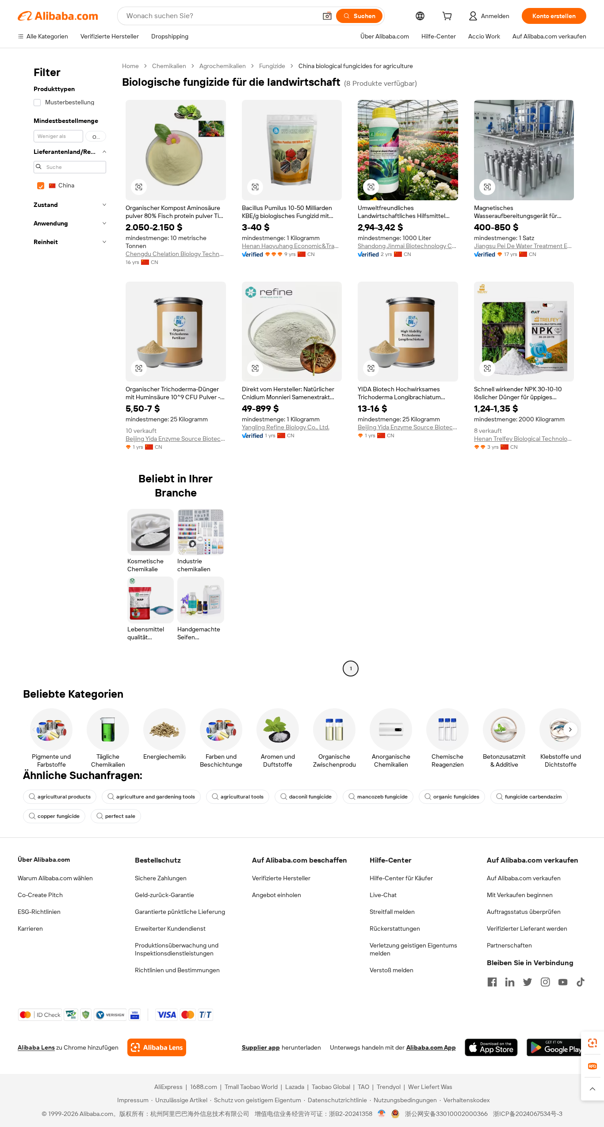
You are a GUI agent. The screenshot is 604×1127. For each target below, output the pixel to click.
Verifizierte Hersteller (281, 878)
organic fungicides (456, 797)
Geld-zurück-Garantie (164, 894)
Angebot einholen (276, 894)
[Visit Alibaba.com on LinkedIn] (510, 982)
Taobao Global (331, 1086)
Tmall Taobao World (251, 1086)
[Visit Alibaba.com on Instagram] (545, 982)
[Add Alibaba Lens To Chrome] (156, 1047)
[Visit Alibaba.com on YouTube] (563, 982)
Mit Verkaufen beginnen (520, 894)
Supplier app (261, 1047)
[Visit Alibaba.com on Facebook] (492, 982)
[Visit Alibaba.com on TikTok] (580, 982)
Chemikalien (169, 65)
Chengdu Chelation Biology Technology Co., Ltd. (176, 253)
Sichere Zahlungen (161, 878)
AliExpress (168, 1086)
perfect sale (120, 816)
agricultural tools (242, 797)
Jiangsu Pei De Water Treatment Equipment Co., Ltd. (524, 245)
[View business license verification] (382, 1113)
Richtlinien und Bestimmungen (177, 970)
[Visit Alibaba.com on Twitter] (527, 982)
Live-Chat (383, 894)
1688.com (203, 1086)
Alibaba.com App (431, 1047)
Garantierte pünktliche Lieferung (180, 911)
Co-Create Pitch (40, 894)
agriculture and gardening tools (155, 797)
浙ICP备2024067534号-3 (527, 1113)
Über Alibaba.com (44, 859)
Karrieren (30, 928)
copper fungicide (59, 816)
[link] (592, 1042)
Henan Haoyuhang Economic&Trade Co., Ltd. (292, 245)
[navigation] (67, 368)
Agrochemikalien (222, 65)
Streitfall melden (392, 911)
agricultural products (64, 797)
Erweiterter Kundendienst (170, 928)
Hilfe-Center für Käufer (401, 878)
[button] (327, 16)
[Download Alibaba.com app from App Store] (491, 1047)
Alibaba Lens (36, 1047)
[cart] (448, 17)
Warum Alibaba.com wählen (55, 878)
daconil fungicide (310, 797)
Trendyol (389, 1086)
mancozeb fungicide (382, 797)
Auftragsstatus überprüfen (524, 911)
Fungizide (272, 65)
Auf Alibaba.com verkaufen (524, 878)
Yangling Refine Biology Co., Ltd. (285, 427)
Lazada (294, 1086)
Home (130, 65)
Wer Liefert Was (430, 1086)
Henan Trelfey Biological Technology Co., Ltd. (524, 438)
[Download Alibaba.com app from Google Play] (556, 1047)
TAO (363, 1086)
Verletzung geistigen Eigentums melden (413, 949)
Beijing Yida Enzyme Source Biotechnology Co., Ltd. (176, 438)
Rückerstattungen (395, 928)
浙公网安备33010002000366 (446, 1113)
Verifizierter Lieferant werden (527, 928)
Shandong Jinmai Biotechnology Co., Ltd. (408, 245)
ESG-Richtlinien (39, 911)
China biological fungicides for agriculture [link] (355, 65)
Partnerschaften (509, 945)
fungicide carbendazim (533, 797)
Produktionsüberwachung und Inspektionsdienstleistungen (176, 949)
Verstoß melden (391, 970)
